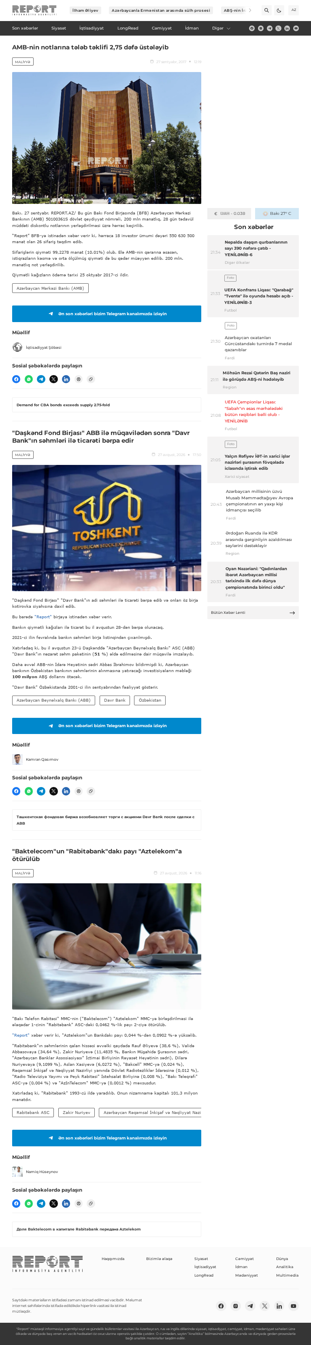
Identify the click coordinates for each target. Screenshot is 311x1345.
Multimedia (287, 1275)
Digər (218, 28)
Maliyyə (22, 62)
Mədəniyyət (246, 1275)
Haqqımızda (113, 1258)
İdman (241, 1266)
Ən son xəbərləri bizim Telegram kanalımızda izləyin (112, 313)
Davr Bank (115, 700)
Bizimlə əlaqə (159, 1258)
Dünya (282, 1258)
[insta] (261, 28)
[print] (79, 379)
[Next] (246, 10)
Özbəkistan (150, 700)
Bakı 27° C (280, 213)
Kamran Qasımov (42, 759)
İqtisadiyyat (205, 1266)
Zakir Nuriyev (76, 1112)
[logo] (34, 10)
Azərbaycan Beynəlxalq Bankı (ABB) (54, 700)
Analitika (284, 1266)
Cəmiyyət (244, 1258)
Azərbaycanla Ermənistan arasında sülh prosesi (161, 10)
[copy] (91, 379)
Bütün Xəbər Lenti (228, 612)
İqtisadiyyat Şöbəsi (44, 347)
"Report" (43, 616)
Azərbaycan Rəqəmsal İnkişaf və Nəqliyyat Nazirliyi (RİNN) (164, 1112)
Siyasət (201, 1258)
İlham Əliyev (85, 10)
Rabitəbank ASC (33, 1112)
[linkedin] (287, 28)
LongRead (203, 1275)
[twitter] (278, 28)
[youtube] (296, 28)
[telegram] (270, 28)
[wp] (29, 379)
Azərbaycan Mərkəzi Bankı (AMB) (50, 288)
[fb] (252, 28)
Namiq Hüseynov (42, 1171)
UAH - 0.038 (232, 213)
